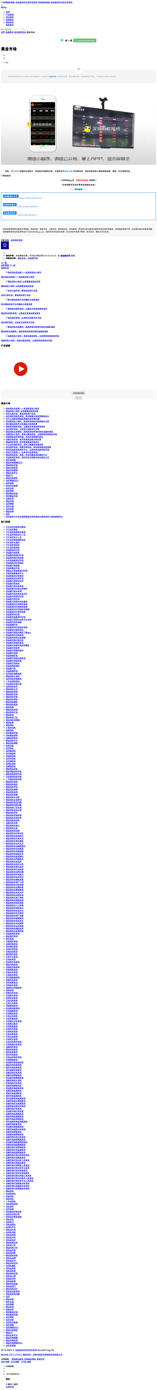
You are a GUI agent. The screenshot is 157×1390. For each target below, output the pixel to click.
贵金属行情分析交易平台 (16, 593)
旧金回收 (10, 1196)
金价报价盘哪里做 (14, 673)
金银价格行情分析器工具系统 (18, 1175)
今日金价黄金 (12, 529)
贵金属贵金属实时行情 (16, 617)
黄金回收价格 (12, 465)
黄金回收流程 (12, 691)
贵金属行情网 (12, 653)
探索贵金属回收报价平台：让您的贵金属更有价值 (27, 449)
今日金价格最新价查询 (16, 532)
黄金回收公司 (12, 689)
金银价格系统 (12, 944)
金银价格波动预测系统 (16, 1144)
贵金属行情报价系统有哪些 (17, 645)
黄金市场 (10, 501)
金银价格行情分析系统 (16, 1137)
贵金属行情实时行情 (15, 596)
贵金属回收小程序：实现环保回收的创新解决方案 (27, 421)
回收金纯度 (11, 1252)
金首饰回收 (11, 1193)
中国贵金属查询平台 (15, 573)
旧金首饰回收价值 (14, 776)
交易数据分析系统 (14, 1044)
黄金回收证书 (12, 1263)
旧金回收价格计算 (14, 684)
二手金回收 (11, 1201)
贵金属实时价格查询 (15, 635)
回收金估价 (11, 1240)
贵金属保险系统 (13, 1008)
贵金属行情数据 (13, 565)
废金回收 (10, 1198)
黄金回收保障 (12, 789)
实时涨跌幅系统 (13, 977)
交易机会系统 (12, 1031)
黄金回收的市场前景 (15, 848)
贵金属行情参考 (13, 648)
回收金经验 (11, 1281)
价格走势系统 (12, 951)
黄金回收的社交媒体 (15, 913)
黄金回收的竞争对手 (15, 892)
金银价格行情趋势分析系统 (17, 1186)
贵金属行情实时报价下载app (18, 632)
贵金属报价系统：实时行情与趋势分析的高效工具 (27, 457)
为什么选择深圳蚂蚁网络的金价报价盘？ (23, 418)
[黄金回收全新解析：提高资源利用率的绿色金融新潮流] (30, 326)
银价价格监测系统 (14, 1095)
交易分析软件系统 (14, 1041)
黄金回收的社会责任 (15, 877)
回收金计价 (11, 1245)
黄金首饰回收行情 (14, 774)
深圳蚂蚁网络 (30, 1359)
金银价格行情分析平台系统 (17, 1168)
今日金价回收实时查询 (16, 527)
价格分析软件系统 (14, 1057)
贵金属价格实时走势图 (16, 637)
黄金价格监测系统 (14, 1093)
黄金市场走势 (12, 467)
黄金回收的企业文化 (15, 910)
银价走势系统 (12, 1052)
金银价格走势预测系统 (16, 1152)
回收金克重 (11, 1250)
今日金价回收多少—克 (16, 534)
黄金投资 (10, 722)
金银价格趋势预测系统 (16, 1139)
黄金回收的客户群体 (15, 897)
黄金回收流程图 (13, 720)
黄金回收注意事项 (14, 799)
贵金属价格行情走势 (15, 557)
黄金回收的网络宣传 (15, 928)
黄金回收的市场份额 (15, 884)
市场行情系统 (12, 949)
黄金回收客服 (12, 794)
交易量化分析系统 (14, 1021)
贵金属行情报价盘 (14, 660)
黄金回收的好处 (13, 820)
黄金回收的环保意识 (15, 874)
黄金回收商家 (12, 704)
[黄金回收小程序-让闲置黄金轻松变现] (23, 281)
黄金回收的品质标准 (15, 895)
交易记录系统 (12, 1036)
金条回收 (10, 745)
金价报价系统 (20, 32)
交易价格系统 (12, 1018)
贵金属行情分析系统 (15, 586)
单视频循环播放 (78, 393)
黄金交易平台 (12, 472)
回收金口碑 (11, 1276)
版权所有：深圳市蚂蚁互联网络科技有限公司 (42, 1354)
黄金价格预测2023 (14, 462)
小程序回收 (11, 727)
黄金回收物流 (12, 784)
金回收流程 (11, 1232)
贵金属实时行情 (13, 550)
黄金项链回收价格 (14, 771)
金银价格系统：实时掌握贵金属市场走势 (23, 439)
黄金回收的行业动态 (15, 869)
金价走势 (10, 509)
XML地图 (5, 1361)
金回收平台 (11, 1227)
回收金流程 (11, 1234)
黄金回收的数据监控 (15, 918)
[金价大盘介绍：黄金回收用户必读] (21, 290)
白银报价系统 (12, 941)
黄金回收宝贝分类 (14, 810)
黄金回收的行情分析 (15, 833)
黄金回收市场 (12, 694)
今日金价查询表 (13, 547)
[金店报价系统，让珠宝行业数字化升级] (23, 317)
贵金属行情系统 (13, 583)
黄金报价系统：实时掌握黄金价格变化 (22, 442)
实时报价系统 (12, 946)
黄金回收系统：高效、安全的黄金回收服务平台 (26, 454)
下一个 (78, 398)
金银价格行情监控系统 (16, 1162)
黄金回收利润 (12, 709)
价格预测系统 (12, 1059)
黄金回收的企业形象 (15, 926)
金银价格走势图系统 (15, 1113)
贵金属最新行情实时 (15, 575)
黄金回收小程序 (13, 676)
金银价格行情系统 (14, 1108)
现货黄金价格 (12, 496)
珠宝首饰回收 (12, 1204)
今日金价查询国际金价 (16, 539)
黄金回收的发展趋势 (15, 851)
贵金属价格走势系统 (15, 1062)
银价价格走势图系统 (15, 1119)
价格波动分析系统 (14, 1083)
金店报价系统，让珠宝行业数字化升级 (17, 322)
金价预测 (10, 503)
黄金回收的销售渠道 (15, 900)
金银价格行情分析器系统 (16, 1170)
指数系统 (10, 990)
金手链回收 (11, 753)
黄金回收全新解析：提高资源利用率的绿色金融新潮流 (24, 331)
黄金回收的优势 (13, 830)
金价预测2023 (12, 480)
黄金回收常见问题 (14, 802)
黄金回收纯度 (12, 1255)
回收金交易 (11, 1229)
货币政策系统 (12, 982)
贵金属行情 (65, 255)
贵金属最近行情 (13, 568)
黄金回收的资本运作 (15, 866)
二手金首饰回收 (13, 681)
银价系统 (10, 938)
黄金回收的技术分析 (15, 864)
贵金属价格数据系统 (15, 1126)
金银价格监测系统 (14, 1090)
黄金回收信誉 (12, 1273)
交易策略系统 (12, 1026)
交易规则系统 (12, 1010)
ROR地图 (15, 1361)
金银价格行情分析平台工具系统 (19, 1180)
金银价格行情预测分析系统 (17, 1188)
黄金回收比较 (12, 828)
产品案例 (10, 14)
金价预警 (10, 490)
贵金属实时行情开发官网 (26, 1350)
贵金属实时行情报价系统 (16, 627)
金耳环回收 (11, 758)
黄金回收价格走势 (14, 815)
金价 (8, 514)
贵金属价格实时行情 (15, 555)
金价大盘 (10, 506)
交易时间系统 (12, 1000)
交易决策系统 (12, 1034)
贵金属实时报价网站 (15, 629)
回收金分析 (11, 1237)
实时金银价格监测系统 (16, 1098)
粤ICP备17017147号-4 (11, 1354)
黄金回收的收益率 (14, 861)
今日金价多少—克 (14, 537)
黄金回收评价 (12, 812)
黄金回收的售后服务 (15, 841)
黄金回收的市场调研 (15, 923)
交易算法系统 (12, 1023)
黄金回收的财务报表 (15, 902)
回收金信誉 (11, 1270)
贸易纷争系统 (12, 985)
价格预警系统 (12, 969)
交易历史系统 (12, 1039)
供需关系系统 (12, 980)
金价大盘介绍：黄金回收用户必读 (15, 295)
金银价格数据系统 (14, 1124)
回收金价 (10, 1206)
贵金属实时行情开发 (15, 578)
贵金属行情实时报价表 (16, 658)
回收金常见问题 (13, 1294)
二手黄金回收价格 (14, 779)
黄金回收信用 (12, 792)
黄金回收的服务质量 (15, 879)
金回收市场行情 (13, 1214)
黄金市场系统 (12, 964)
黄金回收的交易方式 (15, 838)
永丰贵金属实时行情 (15, 560)
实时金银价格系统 (14, 1070)
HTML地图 (26, 1361)
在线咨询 (10, 1386)
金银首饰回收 (12, 738)
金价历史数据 (12, 485)
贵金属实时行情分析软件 (16, 588)
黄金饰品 (10, 725)
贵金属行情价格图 (14, 622)
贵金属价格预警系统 (15, 1134)
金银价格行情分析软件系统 (17, 1155)
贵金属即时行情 (13, 614)
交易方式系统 (12, 1003)
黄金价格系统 (12, 1049)
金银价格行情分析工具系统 (17, 1160)
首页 (8, 12)
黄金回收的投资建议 (15, 856)
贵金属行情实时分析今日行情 (18, 619)
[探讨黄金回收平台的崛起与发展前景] (22, 299)
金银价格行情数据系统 (16, 1157)
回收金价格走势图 (14, 1216)
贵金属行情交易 (13, 599)
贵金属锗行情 (12, 624)
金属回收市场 (12, 823)
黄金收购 (10, 707)
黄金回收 (10, 1191)
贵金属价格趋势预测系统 (16, 1142)
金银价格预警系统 (14, 1131)
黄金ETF (9, 475)
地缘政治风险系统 (14, 987)
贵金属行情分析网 (14, 591)
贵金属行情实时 (13, 663)
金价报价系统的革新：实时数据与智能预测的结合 (27, 416)
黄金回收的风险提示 (15, 859)
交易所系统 (11, 959)
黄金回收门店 (12, 717)
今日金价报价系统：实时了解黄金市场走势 (24, 444)
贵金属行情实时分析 (15, 581)
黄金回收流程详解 (14, 805)
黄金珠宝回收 (12, 781)
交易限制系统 (12, 1013)
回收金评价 (11, 1278)
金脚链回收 (11, 766)
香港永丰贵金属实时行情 (16, 570)
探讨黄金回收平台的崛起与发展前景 (16, 304)
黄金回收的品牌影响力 (16, 846)
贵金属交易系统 (13, 962)
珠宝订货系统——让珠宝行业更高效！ (22, 452)
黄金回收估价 (12, 1242)
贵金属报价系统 (13, 933)
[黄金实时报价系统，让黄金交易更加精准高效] (26, 308)
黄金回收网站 (12, 699)
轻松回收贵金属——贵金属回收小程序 (17, 277)
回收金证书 (11, 1260)
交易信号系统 (12, 1029)
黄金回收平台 (12, 740)
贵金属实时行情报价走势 (16, 606)
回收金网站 (11, 1224)
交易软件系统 (12, 995)
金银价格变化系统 (14, 1080)
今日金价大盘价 (13, 542)
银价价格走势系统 (14, 1067)
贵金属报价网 (12, 671)
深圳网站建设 (17, 1359)
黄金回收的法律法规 (15, 871)
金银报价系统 (12, 1047)
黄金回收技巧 (12, 1289)
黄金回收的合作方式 (15, 843)
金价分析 (10, 488)
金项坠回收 (11, 763)
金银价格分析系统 (14, 1072)
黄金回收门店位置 (14, 807)
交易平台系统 (12, 956)
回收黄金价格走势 (14, 1211)
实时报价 (10, 17)
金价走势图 (11, 460)
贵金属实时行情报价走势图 (17, 609)
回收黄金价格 (12, 732)
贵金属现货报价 (13, 666)
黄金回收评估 (12, 787)
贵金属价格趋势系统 (15, 1088)
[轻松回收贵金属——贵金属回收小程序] (23, 272)
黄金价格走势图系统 (15, 1116)
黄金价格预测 (12, 470)
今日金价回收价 (13, 545)
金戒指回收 (11, 756)
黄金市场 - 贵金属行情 (28, 258)
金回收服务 (11, 1265)
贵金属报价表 (12, 655)
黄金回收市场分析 (14, 817)
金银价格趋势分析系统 (16, 1129)
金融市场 (10, 498)
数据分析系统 (12, 992)
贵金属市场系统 (13, 967)
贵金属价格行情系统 (15, 1111)
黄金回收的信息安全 (15, 920)
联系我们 (10, 22)
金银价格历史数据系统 (16, 1103)
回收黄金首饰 (12, 735)
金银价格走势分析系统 (16, 1106)
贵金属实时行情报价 (15, 563)
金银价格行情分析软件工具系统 (19, 1178)
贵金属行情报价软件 (15, 650)
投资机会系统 (12, 998)
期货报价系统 (12, 954)
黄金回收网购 (12, 743)
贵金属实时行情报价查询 (16, 604)
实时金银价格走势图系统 (16, 1121)
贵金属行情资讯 (13, 552)
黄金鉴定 (10, 714)
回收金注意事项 (13, 1291)
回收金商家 (11, 1268)
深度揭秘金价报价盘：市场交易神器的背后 (24, 436)
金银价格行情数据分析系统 (17, 1183)
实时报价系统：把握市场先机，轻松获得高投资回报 (28, 447)
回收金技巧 (11, 1286)
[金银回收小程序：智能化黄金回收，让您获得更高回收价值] (32, 336)
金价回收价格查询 (14, 678)
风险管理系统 (12, 1005)
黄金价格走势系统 (14, 1065)
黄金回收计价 (12, 1247)
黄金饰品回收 (12, 769)
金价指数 (10, 483)
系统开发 (40, 1359)
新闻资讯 (10, 19)
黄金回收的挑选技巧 (15, 835)
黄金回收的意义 (13, 825)
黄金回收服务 (12, 702)
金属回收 (10, 730)
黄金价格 (10, 511)
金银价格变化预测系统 (16, 1101)
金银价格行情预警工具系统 (17, 1165)
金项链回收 (11, 750)
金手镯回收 (11, 761)
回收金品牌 (11, 1258)
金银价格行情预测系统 (16, 1147)
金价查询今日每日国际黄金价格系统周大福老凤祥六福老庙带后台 (34, 516)
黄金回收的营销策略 (15, 890)
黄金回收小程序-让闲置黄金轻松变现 (17, 286)
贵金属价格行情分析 (15, 640)
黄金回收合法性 (13, 797)
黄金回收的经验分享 (15, 853)
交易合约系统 (12, 1016)
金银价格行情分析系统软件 (17, 1173)
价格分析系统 (12, 972)
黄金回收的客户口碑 (15, 882)
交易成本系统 (12, 974)
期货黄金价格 (12, 493)
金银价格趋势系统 (14, 1085)
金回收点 (10, 1222)
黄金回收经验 (12, 1283)
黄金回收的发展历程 (15, 931)
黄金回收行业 (12, 712)
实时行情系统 (12, 1054)
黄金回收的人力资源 (15, 905)
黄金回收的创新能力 (15, 908)
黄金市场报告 (12, 478)
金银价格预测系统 (14, 1075)
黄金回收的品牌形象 (15, 887)
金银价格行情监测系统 (16, 1150)
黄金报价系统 (12, 936)
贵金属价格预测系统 (15, 1077)
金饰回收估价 (12, 686)
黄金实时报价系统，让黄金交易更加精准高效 (20, 313)
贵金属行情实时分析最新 (16, 601)
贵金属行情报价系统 (15, 642)
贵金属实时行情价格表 (16, 611)
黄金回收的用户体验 (15, 915)
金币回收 (10, 748)
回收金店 (10, 1219)
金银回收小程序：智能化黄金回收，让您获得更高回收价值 (26, 340)
